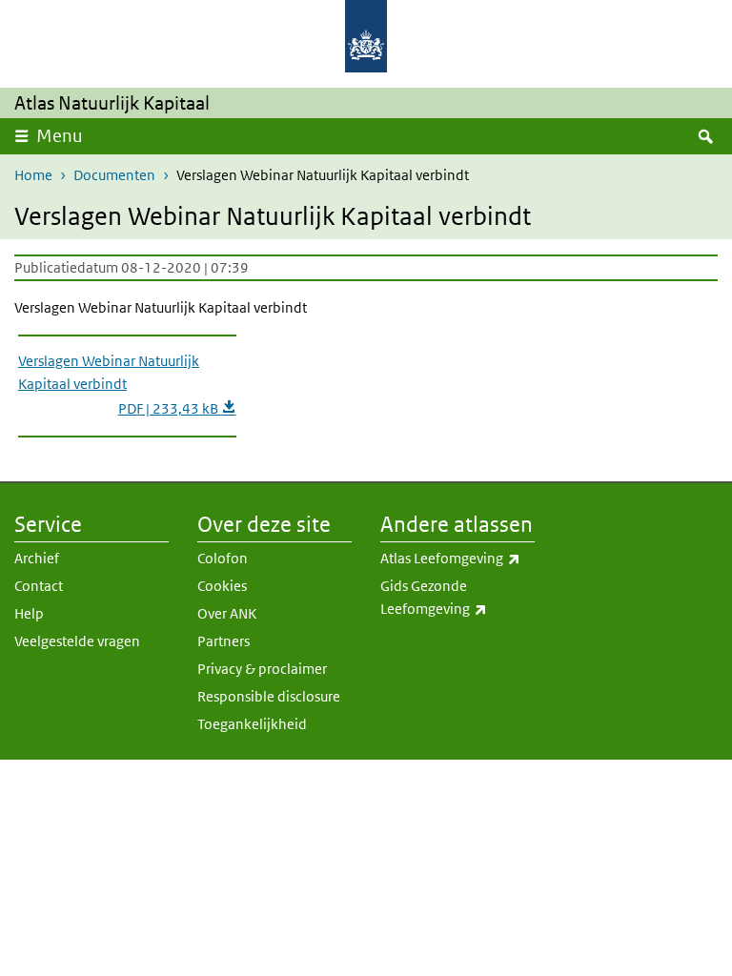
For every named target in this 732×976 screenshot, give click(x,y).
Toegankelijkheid (252, 724)
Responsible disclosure (268, 696)
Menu (59, 136)
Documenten (114, 175)
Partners (223, 641)
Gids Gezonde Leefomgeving (457, 597)
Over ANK (226, 613)
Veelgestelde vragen (77, 641)
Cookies (222, 586)
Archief (36, 558)
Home (33, 175)
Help (29, 613)
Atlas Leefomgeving (457, 557)
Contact (38, 586)
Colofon (222, 558)
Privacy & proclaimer (262, 669)
